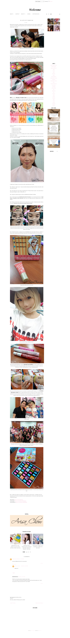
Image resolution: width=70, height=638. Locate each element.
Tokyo (54, 99)
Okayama (53, 93)
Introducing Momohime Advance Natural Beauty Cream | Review (26, 547)
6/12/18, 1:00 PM (21, 576)
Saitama (54, 96)
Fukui (54, 72)
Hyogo (54, 75)
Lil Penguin (53, 86)
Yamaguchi (53, 103)
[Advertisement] (54, 47)
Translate (51, 1)
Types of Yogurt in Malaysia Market (53, 141)
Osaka (54, 95)
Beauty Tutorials (54, 66)
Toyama (54, 102)
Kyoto (54, 82)
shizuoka (54, 105)
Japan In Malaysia (53, 76)
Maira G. (40, 630)
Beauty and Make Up (54, 68)
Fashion (54, 70)
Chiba (54, 69)
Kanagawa (53, 79)
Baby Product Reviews (54, 65)
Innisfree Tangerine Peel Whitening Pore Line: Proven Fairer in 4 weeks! (53, 128)
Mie (53, 89)
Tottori (54, 100)
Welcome (35, 9)
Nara (53, 92)
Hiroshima (53, 73)
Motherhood (53, 90)
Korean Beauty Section (54, 80)
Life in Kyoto (54, 85)
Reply (42, 563)
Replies (14, 564)
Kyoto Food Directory (54, 83)
